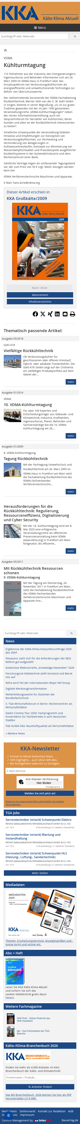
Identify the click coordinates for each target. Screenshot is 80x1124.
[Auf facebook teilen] (35, 315)
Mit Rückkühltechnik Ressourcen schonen (33, 570)
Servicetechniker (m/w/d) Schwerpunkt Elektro (38, 820)
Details (10, 997)
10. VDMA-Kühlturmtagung (28, 404)
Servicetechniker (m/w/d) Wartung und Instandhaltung (33, 836)
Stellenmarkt (27, 1111)
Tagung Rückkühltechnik (26, 458)
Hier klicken (44, 783)
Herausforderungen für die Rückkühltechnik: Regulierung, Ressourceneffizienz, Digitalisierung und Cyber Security (36, 513)
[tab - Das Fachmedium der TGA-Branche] (11, 1032)
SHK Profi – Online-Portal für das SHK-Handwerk (33, 1019)
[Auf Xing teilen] (50, 315)
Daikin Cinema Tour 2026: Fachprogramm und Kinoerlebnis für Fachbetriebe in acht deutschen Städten (36, 716)
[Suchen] (75, 36)
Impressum (27, 1115)
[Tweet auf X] (43, 315)
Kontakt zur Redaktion (51, 1111)
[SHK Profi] (11, 1019)
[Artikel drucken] (72, 314)
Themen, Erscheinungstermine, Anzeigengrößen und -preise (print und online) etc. (39, 942)
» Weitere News (15, 733)
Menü (42, 28)
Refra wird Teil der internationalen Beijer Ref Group (38, 683)
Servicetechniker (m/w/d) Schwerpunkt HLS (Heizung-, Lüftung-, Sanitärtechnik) (36, 855)
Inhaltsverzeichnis (40, 301)
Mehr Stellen (40, 873)
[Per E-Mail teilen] (65, 314)
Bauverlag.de (70, 1120)
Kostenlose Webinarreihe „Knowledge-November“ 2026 (40, 667)
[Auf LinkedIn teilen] (57, 315)
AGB (70, 1111)
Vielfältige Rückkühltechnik (28, 350)
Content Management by (17, 1120)
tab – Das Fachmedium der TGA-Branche (33, 1032)
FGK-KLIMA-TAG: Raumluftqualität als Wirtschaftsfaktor (40, 726)
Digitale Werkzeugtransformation (26, 688)
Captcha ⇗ (54, 787)
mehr (71, 382)
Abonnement (40, 295)
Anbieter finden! (41, 1087)
